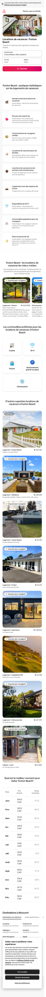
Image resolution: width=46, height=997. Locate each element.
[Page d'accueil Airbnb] (4, 11)
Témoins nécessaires (22, 977)
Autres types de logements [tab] (34, 917)
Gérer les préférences (22, 983)
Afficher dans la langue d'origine (15, 5)
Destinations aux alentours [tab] (12, 917)
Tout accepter (22, 972)
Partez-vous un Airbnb (32, 11)
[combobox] (22, 54)
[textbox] (12, 62)
